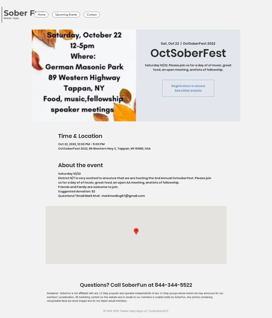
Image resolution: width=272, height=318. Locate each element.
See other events (188, 90)
